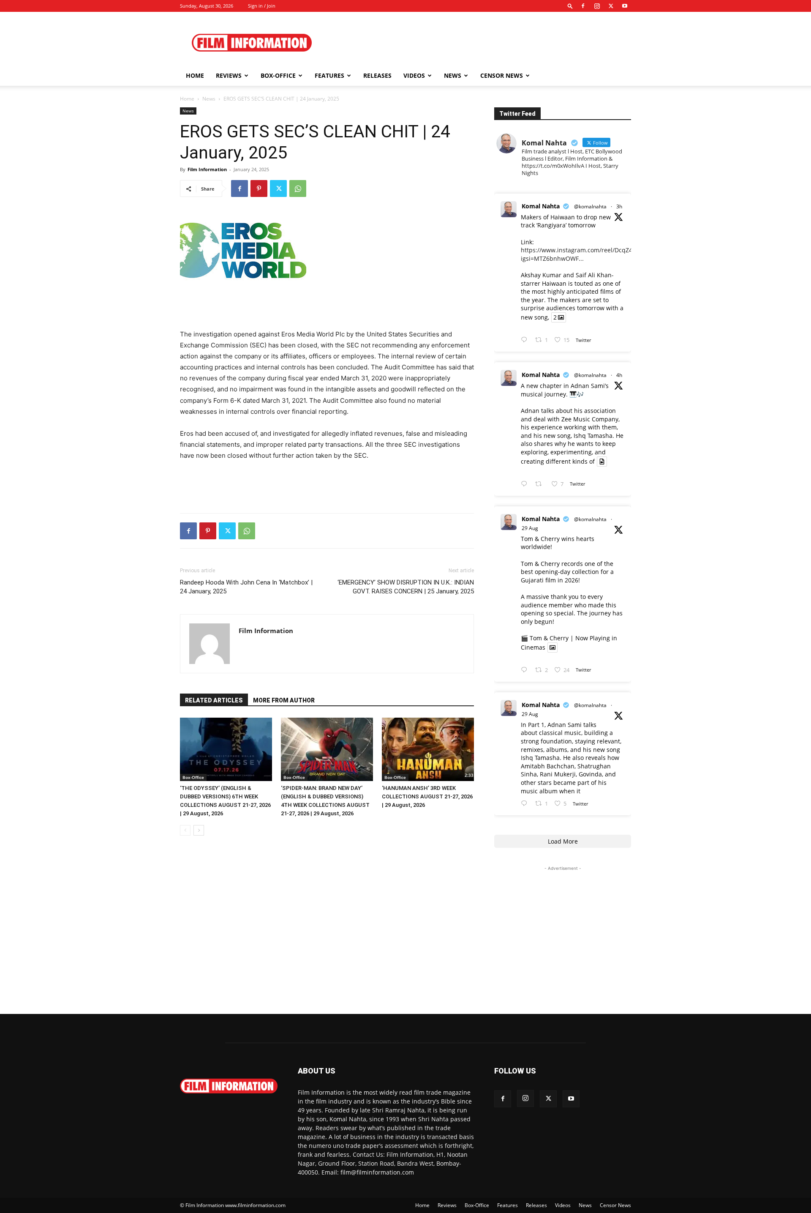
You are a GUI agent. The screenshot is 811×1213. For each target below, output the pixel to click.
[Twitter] (610, 6)
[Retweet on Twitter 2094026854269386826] (541, 484)
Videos (414, 75)
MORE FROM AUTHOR (284, 700)
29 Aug (530, 528)
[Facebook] (583, 6)
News (452, 75)
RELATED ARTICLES (214, 700)
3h (619, 206)
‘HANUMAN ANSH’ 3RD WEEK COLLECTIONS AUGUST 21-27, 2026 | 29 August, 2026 (427, 796)
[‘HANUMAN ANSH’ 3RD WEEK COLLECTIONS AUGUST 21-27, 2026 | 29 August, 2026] (428, 749)
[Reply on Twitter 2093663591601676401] (526, 803)
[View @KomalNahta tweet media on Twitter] (602, 461)
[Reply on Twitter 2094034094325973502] (526, 340)
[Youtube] (624, 6)
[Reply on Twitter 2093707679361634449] (526, 670)
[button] (570, 6)
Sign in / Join (261, 6)
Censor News (501, 75)
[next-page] (198, 830)
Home (195, 75)
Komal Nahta (541, 206)
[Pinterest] (258, 188)
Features (329, 75)
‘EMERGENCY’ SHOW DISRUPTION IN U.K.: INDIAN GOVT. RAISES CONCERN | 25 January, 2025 (405, 587)
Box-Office (193, 777)
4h (619, 375)
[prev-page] (185, 830)
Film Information (207, 169)
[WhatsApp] (297, 188)
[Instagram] (597, 6)
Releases (377, 75)
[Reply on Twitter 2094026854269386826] (526, 484)
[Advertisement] (477, 43)
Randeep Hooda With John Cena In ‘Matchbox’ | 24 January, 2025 (246, 587)
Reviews (229, 75)
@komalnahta (590, 206)
